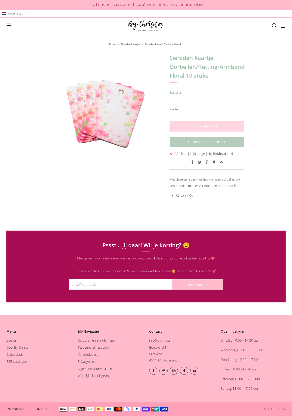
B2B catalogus (16, 361)
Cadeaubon (14, 354)
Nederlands (16, 409)
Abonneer (195, 284)
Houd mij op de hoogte (207, 142)
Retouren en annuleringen (97, 340)
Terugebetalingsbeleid (93, 347)
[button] (14, 13)
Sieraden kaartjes (130, 44)
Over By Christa (17, 347)
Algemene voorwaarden (95, 368)
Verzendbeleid (88, 354)
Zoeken (11, 340)
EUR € (38, 409)
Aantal (174, 109)
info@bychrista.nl (161, 340)
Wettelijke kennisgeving (94, 375)
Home (112, 44)
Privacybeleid (87, 361)
